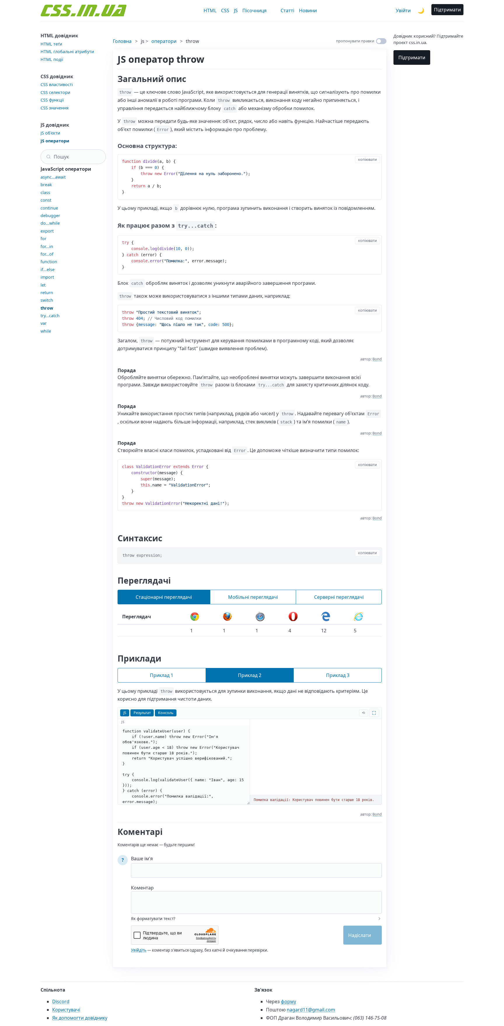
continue (49, 208)
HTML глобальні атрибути (67, 51)
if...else (48, 269)
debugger (50, 215)
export (47, 231)
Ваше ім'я (142, 858)
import (47, 277)
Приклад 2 (249, 675)
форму (288, 1001)
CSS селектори (55, 92)
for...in (47, 246)
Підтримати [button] (447, 9)
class (45, 192)
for (43, 238)
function (49, 261)
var (44, 323)
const (46, 200)
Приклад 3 (337, 675)
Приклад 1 (161, 675)
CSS (225, 10)
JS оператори (55, 141)
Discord (60, 1001)
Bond (377, 359)
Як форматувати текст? (153, 918)
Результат (142, 712)
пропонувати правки (355, 40)
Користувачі (66, 1009)
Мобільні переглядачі (253, 597)
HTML (210, 10)
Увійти (403, 10)
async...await (53, 177)
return (47, 292)
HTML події (52, 59)
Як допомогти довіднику (79, 1018)
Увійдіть (138, 950)
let (43, 285)
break (46, 184)
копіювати (367, 159)
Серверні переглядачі (339, 597)
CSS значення (55, 108)
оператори (163, 41)
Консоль (165, 712)
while (46, 331)
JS (236, 10)
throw (47, 308)
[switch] (381, 41)
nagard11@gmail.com (311, 1009)
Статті (287, 10)
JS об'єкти (50, 133)
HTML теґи (51, 44)
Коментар (142, 887)
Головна (122, 41)
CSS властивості (57, 84)
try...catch (50, 315)
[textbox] (256, 898)
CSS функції (52, 100)
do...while (50, 223)
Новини (308, 10)
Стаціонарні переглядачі (164, 597)
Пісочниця (254, 10)
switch (47, 300)
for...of (47, 254)
